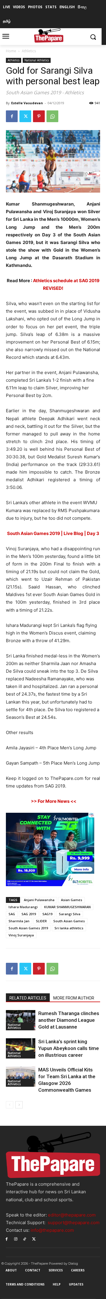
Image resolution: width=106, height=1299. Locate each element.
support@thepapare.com (74, 1222)
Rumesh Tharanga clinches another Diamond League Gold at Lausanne (68, 1020)
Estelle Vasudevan (27, 103)
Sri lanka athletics (68, 928)
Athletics (29, 50)
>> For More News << (53, 801)
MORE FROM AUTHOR (73, 998)
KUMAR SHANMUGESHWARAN (67, 907)
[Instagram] (16, 1239)
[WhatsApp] (52, 116)
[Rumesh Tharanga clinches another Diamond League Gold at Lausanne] (20, 1020)
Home (11, 50)
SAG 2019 (28, 914)
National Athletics (36, 60)
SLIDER (41, 921)
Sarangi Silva (69, 914)
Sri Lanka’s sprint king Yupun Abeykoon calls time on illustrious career (68, 1048)
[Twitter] (25, 116)
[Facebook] (12, 116)
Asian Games (71, 900)
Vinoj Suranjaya (21, 935)
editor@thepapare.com (72, 1215)
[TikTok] (25, 1239)
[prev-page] (9, 1104)
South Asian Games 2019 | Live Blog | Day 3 (53, 533)
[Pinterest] (39, 116)
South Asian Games (69, 921)
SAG (12, 914)
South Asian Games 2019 (28, 928)
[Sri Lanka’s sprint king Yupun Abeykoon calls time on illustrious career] (20, 1048)
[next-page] (19, 1104)
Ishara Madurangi (23, 907)
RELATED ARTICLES (27, 998)
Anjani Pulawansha (39, 900)
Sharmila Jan (19, 921)
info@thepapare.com (52, 1230)
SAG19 (47, 914)
